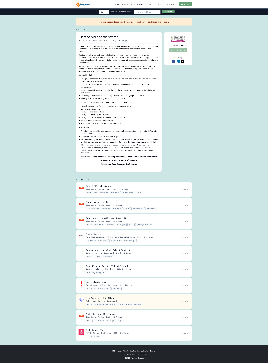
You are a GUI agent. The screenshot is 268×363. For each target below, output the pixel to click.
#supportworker (138, 209)
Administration (92, 193)
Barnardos (89, 253)
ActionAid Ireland (91, 285)
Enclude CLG (83, 40)
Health (89, 305)
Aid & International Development (98, 289)
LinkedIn (144, 351)
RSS (113, 351)
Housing (90, 321)
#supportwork (151, 209)
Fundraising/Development (96, 273)
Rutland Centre (91, 301)
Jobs (119, 351)
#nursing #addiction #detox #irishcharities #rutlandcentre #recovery (118, 305)
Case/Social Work (93, 209)
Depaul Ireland (91, 189)
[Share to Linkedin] (178, 61)
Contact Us (134, 351)
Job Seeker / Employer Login (166, 4)
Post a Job (185, 4)
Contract (103, 285)
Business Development (95, 225)
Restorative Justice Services (95, 237)
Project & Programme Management (99, 257)
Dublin (100, 40)
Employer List (138, 4)
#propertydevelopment (144, 225)
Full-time (101, 205)
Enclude (82, 46)
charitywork (104, 193)
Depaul (138, 193)
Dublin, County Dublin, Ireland (125, 237)
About (125, 351)
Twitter (153, 351)
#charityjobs (115, 193)
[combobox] (104, 12)
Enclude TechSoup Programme (142, 57)
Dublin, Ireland (111, 189)
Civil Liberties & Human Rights (97, 241)
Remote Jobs (127, 4)
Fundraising (116, 289)
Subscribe (168, 11)
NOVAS (88, 333)
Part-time (92, 40)
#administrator (128, 193)
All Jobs (117, 4)
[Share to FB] (173, 61)
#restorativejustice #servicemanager (123, 241)
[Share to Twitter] (182, 61)
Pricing (148, 4)
